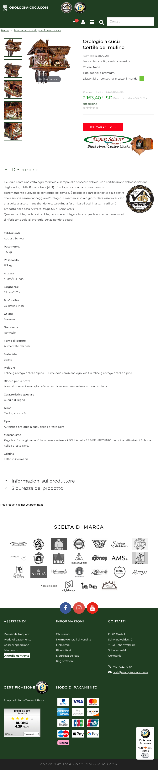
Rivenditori (63, 650)
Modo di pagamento (17, 639)
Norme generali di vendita (73, 639)
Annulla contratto (16, 655)
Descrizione (25, 169)
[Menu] (152, 729)
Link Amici (63, 645)
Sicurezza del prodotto (37, 488)
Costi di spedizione (16, 645)
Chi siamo (63, 634)
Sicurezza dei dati (68, 655)
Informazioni (70, 621)
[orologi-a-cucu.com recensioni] (22, 724)
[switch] (145, 755)
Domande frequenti (17, 634)
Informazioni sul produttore (43, 481)
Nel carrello (101, 127)
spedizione (90, 103)
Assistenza (15, 621)
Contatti (117, 621)
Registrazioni (65, 661)
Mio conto (11, 650)
